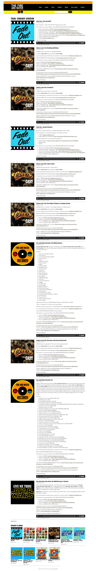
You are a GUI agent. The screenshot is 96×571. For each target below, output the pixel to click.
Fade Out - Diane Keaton (15, 540)
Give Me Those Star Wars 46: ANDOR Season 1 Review (52, 481)
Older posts (14, 521)
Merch (66, 7)
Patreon (60, 7)
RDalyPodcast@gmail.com (75, 55)
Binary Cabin (55, 568)
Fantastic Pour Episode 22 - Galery (78, 540)
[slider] (83, 43)
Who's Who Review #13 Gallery (54, 560)
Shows (46, 7)
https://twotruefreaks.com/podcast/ (73, 306)
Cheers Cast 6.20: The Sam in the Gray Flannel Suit (51, 340)
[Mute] (80, 43)
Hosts (52, 7)
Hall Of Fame (74, 7)
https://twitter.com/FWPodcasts (56, 63)
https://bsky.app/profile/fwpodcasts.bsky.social (67, 32)
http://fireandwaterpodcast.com (62, 29)
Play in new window (42, 44)
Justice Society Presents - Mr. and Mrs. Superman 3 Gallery (28, 561)
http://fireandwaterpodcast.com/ (53, 62)
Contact (83, 7)
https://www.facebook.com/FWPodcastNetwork (70, 33)
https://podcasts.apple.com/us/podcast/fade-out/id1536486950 (62, 140)
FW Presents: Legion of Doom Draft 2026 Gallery (41, 540)
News (40, 7)
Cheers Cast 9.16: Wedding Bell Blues (47, 48)
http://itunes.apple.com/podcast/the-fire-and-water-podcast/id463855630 (59, 229)
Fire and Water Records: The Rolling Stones (49, 243)
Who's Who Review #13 (41, 559)
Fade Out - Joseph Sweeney (44, 127)
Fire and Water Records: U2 (44, 380)
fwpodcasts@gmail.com (48, 38)
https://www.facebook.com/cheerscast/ (66, 58)
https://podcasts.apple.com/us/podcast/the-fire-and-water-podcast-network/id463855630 (58, 74)
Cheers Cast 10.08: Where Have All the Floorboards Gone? (53, 540)
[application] (60, 43)
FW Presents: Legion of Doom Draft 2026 (28, 540)
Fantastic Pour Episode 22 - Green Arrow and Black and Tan (66, 541)
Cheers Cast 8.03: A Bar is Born (45, 164)
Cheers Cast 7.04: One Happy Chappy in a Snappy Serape (53, 203)
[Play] (38, 43)
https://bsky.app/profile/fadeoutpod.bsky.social (65, 30)
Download (47, 44)
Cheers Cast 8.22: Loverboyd (44, 87)
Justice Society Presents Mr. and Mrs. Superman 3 (16, 560)
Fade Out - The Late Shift (43, 21)
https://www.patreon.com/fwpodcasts (75, 35)
